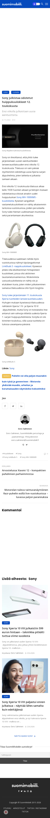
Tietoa (25, 811)
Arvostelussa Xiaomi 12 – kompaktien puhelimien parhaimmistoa (24, 472)
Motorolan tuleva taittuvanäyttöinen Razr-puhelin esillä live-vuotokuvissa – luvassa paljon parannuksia (25, 493)
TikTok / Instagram (37, 808)
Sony (5, 92)
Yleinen (16, 92)
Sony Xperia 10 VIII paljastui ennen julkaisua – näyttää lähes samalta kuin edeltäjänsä (23, 705)
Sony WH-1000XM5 (29, 457)
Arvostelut (19, 808)
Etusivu (7, 808)
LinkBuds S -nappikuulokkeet (16, 266)
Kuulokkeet (8, 453)
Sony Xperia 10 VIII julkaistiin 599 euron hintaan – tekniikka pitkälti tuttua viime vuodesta (23, 632)
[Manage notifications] (6, 812)
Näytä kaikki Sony (23, 736)
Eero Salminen (25, 428)
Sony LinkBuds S (10, 457)
